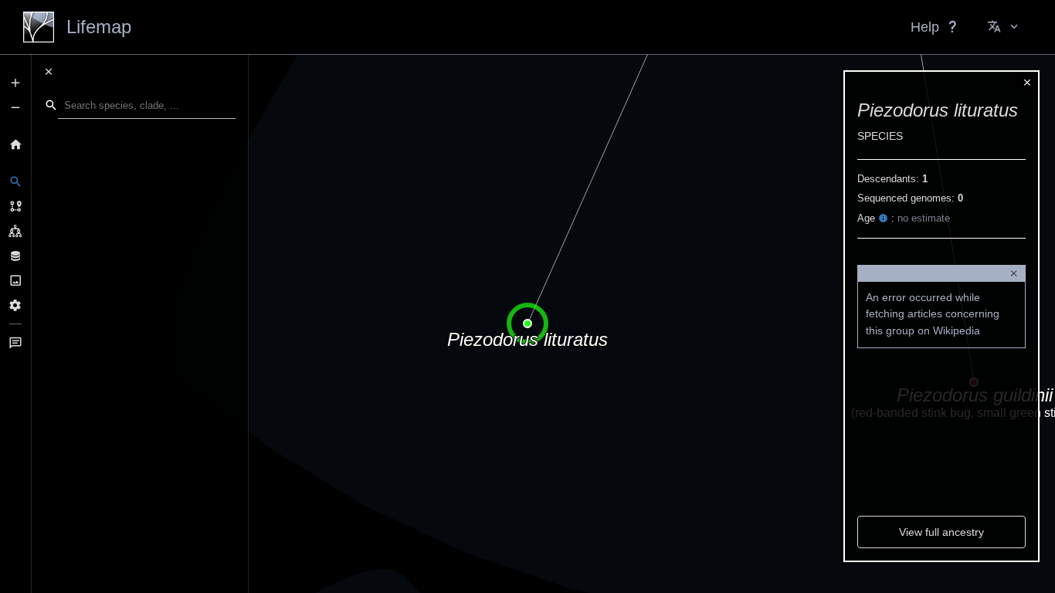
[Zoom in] (15, 82)
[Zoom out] (15, 107)
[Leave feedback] (15, 342)
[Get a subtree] (15, 231)
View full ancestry (941, 532)
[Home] (15, 144)
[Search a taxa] (15, 181)
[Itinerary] (15, 206)
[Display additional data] (15, 255)
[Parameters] (15, 305)
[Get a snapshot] (15, 280)
